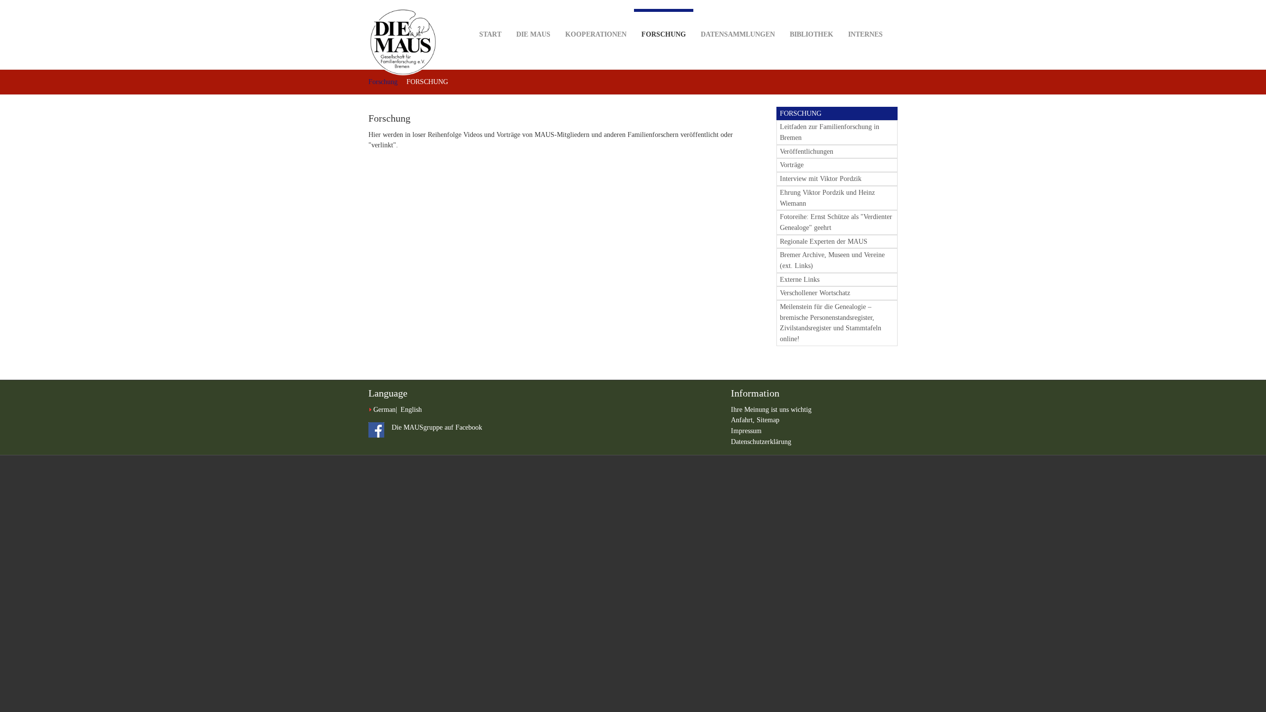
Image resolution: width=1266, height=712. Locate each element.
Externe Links (799, 279)
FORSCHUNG (800, 113)
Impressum (746, 431)
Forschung (663, 34)
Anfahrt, (744, 420)
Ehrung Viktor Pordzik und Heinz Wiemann (827, 198)
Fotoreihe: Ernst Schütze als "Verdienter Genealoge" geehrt (836, 222)
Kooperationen (596, 34)
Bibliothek (811, 34)
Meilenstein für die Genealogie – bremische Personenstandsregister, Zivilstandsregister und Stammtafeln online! (830, 323)
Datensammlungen (738, 34)
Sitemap (768, 420)
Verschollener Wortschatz (815, 293)
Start (490, 34)
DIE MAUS (533, 34)
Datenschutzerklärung (761, 441)
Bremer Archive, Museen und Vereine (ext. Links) (832, 260)
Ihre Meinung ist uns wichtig (771, 409)
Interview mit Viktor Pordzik (820, 178)
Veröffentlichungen (806, 151)
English (411, 409)
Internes (865, 34)
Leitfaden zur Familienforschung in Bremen (829, 132)
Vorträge (792, 165)
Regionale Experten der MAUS (823, 241)
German (384, 409)
